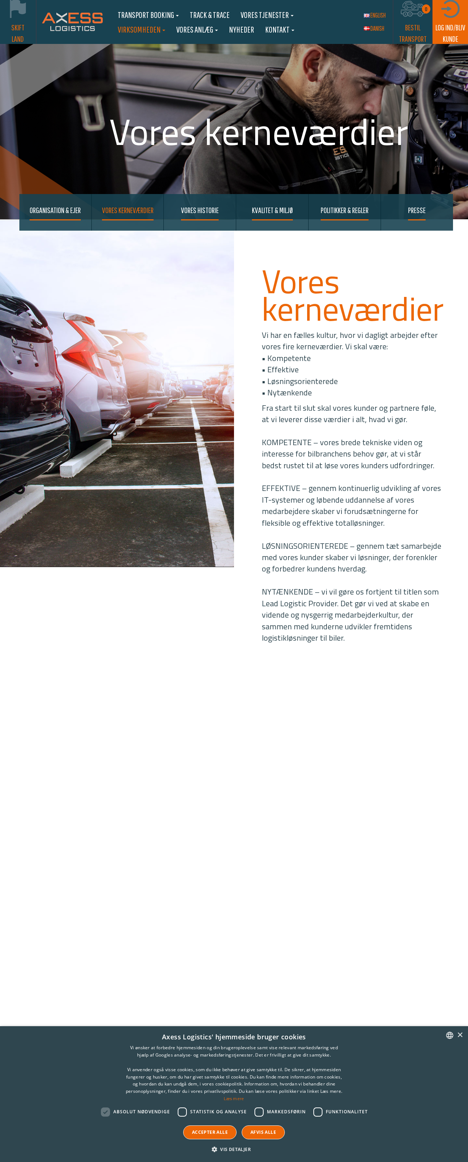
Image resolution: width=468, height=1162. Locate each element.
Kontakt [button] (278, 29)
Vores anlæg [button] (195, 29)
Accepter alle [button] (210, 1132)
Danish (377, 28)
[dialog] (234, 1094)
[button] (234, 1149)
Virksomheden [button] (140, 29)
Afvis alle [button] (263, 1132)
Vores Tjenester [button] (265, 15)
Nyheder (241, 29)
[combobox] (449, 1035)
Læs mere (234, 1098)
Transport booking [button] (146, 15)
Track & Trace (210, 15)
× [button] (460, 1035)
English (378, 15)
